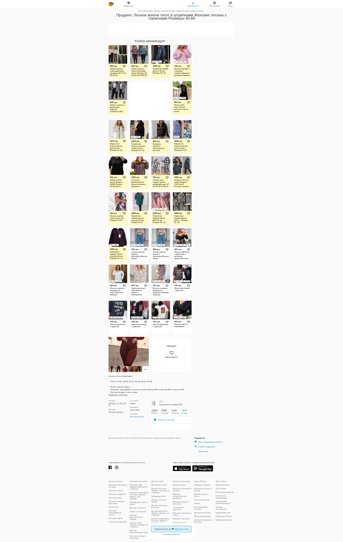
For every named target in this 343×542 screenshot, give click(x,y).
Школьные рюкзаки (202, 516)
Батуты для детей (202, 500)
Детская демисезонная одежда (136, 517)
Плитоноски (114, 507)
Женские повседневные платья (115, 513)
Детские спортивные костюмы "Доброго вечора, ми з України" (160, 522)
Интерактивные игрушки (201, 508)
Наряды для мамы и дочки (139, 503)
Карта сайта (221, 481)
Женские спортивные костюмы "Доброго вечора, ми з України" (139, 495)
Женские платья (116, 490)
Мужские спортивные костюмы (182, 489)
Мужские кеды (179, 485)
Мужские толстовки (181, 519)
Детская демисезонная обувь (139, 531)
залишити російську (171, 534)
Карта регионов (222, 485)
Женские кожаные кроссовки (116, 502)
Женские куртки (115, 481)
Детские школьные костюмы (159, 506)
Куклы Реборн (200, 481)
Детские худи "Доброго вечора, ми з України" (139, 525)
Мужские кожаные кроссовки (181, 503)
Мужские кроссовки (181, 481)
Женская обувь (115, 498)
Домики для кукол (159, 485)
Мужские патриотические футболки (180, 496)
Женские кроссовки (138, 481)
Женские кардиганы (117, 494)
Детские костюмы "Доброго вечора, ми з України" (160, 490)
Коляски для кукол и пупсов (203, 489)
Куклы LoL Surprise (138, 511)
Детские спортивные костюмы (203, 521)
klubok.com (111, 4)
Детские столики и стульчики (138, 537)
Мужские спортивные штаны (182, 514)
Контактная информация (221, 497)
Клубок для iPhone (224, 516)
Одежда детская (158, 496)
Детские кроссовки (202, 513)
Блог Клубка (221, 488)
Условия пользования (221, 508)
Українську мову (181, 529)
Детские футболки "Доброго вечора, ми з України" (160, 513)
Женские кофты (115, 518)
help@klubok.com (223, 513)
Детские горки (157, 481)
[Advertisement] (171, 29)
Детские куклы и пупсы (201, 495)
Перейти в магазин (166, 420)
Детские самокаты (138, 508)
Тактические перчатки (178, 508)
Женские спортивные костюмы (118, 486)
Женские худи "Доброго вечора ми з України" (138, 487)
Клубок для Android (224, 520)
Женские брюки (137, 417)
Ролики (197, 503)
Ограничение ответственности (223, 502)
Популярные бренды (225, 492)
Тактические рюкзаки (118, 522)
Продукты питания (202, 485)
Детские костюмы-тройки (159, 501)
